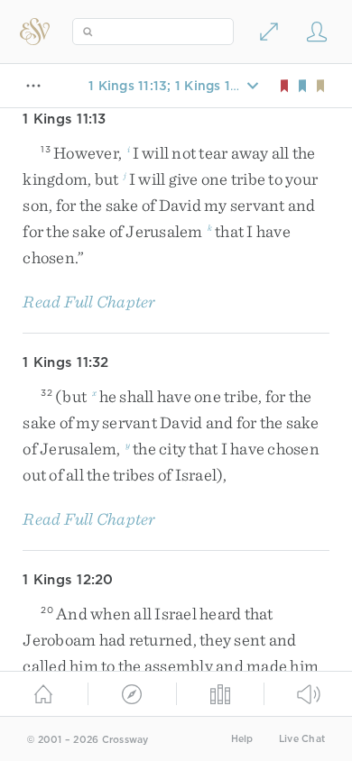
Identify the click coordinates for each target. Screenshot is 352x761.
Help (242, 739)
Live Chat (302, 739)
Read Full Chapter (89, 301)
